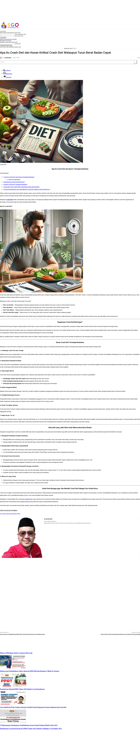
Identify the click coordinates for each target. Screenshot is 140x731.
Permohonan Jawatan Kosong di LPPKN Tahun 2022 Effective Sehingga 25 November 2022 (31, 728)
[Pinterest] (44, 525)
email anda (17, 43)
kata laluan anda (19, 36)
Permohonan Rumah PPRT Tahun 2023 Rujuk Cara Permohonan (22, 689)
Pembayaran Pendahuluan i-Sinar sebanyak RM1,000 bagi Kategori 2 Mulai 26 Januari (29, 671)
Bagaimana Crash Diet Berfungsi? (14, 182)
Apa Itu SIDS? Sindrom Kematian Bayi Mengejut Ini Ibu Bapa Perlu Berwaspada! (120, 634)
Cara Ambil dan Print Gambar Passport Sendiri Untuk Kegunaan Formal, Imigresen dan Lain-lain (33, 707)
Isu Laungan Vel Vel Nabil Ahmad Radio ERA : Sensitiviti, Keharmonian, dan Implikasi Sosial (22, 634)
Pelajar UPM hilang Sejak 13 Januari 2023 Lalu (16, 653)
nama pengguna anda (20, 34)
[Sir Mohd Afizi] (1, 57)
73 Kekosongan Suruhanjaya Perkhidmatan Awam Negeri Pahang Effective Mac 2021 (29, 725)
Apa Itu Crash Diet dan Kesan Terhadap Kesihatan (18, 177)
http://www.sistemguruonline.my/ (50, 521)
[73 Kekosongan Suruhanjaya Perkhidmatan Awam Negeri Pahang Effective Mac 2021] (13, 722)
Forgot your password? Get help (8, 39)
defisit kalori (29, 499)
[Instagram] (119, 25)
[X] (122, 25)
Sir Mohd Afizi (7, 57)
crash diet (9, 200)
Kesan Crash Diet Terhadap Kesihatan (15, 184)
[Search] (135, 62)
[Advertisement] (70, 571)
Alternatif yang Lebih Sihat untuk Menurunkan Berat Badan (21, 187)
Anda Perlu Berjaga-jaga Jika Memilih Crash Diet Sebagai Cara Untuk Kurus (26, 189)
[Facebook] (115, 25)
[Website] (47, 525)
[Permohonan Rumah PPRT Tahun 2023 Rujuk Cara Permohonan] (13, 686)
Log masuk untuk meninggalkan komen (10, 513)
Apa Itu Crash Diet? (13, 179)
